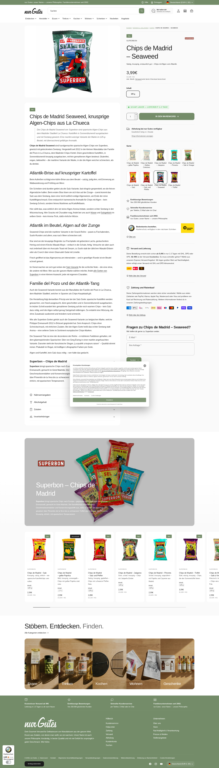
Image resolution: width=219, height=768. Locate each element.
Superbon (131, 41)
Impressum (44, 758)
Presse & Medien (160, 734)
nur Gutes (33, 758)
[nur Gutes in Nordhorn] (185, 10)
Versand (138, 79)
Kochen (77, 18)
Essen (54, 18)
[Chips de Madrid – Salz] (132, 177)
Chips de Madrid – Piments (160, 573)
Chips (152, 28)
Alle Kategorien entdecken (35, 633)
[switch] (8, 762)
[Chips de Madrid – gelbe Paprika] (132, 155)
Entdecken (29, 18)
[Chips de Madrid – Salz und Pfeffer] (146, 177)
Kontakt (53, 758)
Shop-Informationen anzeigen (142, 136)
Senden (133, 360)
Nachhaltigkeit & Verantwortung (166, 730)
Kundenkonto (111, 741)
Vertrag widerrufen (34, 764)
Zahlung (109, 730)
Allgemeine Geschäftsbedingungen (70, 758)
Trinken (65, 18)
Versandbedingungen (92, 758)
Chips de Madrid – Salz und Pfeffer (95, 574)
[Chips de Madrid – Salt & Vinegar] (188, 155)
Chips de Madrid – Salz (37, 573)
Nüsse (93, 213)
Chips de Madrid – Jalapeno (129, 573)
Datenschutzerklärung (110, 758)
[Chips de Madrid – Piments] (174, 155)
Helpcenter (110, 727)
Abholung (110, 738)
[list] (109, 703)
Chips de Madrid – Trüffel (189, 573)
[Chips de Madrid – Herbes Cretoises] (146, 155)
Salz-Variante (72, 267)
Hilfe (146, 2)
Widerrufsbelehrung (128, 758)
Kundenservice (112, 723)
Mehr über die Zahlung (137, 315)
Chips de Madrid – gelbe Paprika (64, 574)
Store (155, 727)
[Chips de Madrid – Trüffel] (174, 177)
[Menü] (12, 746)
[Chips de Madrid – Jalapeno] (160, 155)
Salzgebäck (106, 213)
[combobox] (96, 10)
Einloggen (158, 2)
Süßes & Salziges (140, 28)
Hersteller (43, 18)
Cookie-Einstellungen (167, 758)
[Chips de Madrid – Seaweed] (160, 177)
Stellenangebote (159, 738)
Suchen (109, 745)
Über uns (132, 237)
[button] (191, 10)
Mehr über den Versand (137, 276)
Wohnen (88, 18)
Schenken (101, 18)
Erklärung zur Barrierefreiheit (147, 758)
